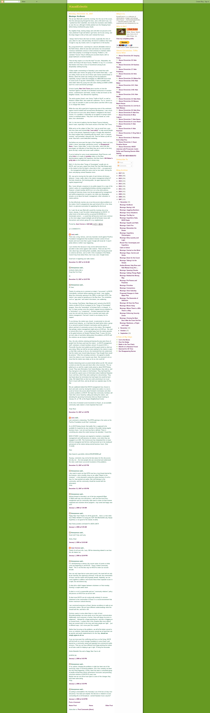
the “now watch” (93, 130)
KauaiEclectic (78, 6)
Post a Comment (74, 702)
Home (91, 705)
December (124, 202)
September (124, 333)
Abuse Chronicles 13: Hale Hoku (129, 99)
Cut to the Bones (124, 340)
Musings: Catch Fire (126, 225)
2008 (120, 197)
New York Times (84, 88)
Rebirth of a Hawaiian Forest (128, 347)
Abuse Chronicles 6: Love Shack (130, 121)
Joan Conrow (75, 548)
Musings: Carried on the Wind (130, 250)
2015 (120, 178)
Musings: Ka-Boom (126, 205)
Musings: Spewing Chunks (129, 270)
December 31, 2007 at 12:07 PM (79, 279)
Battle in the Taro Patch (126, 344)
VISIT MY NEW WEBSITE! (127, 156)
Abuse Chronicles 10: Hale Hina (129, 110)
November (124, 328)
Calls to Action (125, 247)
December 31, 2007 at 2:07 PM (79, 465)
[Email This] (93, 224)
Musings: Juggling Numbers (129, 210)
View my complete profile (125, 39)
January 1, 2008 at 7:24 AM (78, 508)
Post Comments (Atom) (86, 709)
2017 (120, 173)
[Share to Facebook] (100, 224)
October (123, 330)
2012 (120, 186)
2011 (120, 189)
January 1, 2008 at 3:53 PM (78, 684)
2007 (120, 199)
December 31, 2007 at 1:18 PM (79, 412)
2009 (120, 194)
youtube (88, 156)
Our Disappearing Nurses (127, 351)
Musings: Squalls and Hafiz (129, 223)
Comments (122, 166)
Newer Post (73, 705)
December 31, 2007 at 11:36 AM (79, 262)
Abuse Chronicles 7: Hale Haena (129, 119)
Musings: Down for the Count (130, 258)
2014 (120, 181)
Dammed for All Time (126, 349)
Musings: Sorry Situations (129, 212)
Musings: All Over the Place (129, 303)
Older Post (109, 705)
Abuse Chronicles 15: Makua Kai (130, 78)
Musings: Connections (127, 288)
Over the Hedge (124, 342)
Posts (121, 162)
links (74, 156)
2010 (120, 191)
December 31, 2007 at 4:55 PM (79, 488)
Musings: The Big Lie (127, 215)
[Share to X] (98, 224)
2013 (120, 183)
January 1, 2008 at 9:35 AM (78, 527)
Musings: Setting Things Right (130, 273)
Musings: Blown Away (127, 305)
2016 (120, 176)
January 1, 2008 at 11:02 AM (78, 542)
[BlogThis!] (95, 224)
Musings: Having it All (127, 207)
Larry (73, 234)
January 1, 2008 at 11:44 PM (78, 699)
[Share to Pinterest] (102, 224)
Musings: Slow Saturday (128, 291)
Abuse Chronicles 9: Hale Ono (129, 112)
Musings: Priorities (126, 285)
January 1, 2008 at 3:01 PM (78, 658)
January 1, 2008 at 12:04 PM (78, 555)
